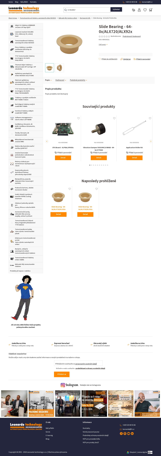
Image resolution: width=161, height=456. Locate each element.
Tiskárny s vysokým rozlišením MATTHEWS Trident (25, 99)
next (150, 141)
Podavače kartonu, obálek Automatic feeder (24, 189)
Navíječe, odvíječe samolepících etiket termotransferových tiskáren (25, 251)
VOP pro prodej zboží (91, 442)
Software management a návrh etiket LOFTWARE (23, 118)
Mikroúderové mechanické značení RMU (24, 140)
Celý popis (102, 45)
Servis (11, 2)
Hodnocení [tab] (59, 80)
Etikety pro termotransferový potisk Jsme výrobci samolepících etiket (25, 241)
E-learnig (49, 435)
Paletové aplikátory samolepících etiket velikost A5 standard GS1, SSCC (25, 82)
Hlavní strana (13, 18)
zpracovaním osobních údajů (86, 364)
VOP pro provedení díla (91, 439)
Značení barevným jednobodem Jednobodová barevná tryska (24, 155)
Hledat (116, 9)
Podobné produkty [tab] (77, 80)
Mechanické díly (85, 18)
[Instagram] (124, 433)
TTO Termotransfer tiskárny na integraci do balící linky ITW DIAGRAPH (25, 91)
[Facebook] (121, 433)
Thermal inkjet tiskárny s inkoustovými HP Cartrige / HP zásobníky (25, 67)
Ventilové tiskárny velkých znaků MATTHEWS (24, 112)
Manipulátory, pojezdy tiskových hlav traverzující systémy (24, 181)
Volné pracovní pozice (91, 432)
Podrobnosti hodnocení (132, 36)
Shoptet (133, 452)
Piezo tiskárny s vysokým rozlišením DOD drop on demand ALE (23, 49)
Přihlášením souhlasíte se (76, 364)
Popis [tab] (47, 80)
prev (46, 141)
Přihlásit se (61, 374)
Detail (63, 157)
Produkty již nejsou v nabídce (20, 271)
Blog (16, 2)
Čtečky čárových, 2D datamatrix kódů (22, 134)
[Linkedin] (132, 433)
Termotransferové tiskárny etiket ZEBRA (24, 259)
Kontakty (33, 2)
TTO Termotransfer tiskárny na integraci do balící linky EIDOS (25, 58)
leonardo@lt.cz (147, 2)
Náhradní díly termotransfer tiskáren (25, 265)
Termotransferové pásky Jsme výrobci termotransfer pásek (24, 231)
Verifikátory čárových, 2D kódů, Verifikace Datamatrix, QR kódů (25, 126)
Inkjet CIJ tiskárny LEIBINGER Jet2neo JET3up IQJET (25, 26)
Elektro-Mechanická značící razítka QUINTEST (24, 147)
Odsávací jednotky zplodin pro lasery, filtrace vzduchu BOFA (25, 205)
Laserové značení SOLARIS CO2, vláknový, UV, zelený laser (24, 34)
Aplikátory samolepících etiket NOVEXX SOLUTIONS (24, 74)
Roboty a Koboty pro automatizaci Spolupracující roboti (25, 163)
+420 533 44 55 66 (131, 2)
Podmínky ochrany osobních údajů (95, 435)
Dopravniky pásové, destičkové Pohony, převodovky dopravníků (23, 172)
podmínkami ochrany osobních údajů (90, 368)
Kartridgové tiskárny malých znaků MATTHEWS (25, 105)
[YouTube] (128, 433)
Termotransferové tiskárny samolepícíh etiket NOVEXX (38, 18)
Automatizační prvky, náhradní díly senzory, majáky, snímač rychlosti (23, 214)
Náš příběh (24, 2)
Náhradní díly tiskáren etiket (68, 18)
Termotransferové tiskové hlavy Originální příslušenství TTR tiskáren (25, 223)
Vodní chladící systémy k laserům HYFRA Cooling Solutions (23, 196)
